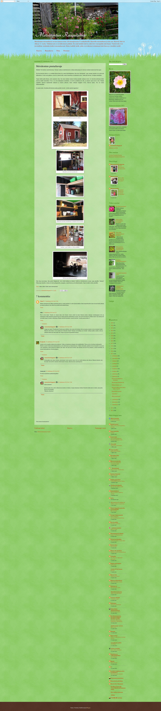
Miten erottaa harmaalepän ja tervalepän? (119, 221)
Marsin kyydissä (115, 188)
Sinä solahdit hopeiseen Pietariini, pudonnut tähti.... (117, 439)
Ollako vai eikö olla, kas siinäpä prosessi (118, 637)
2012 (112, 408)
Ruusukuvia (49, 51)
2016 (112, 346)
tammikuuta (115, 404)
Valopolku (113, 556)
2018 (112, 341)
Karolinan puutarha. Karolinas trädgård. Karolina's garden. (116, 617)
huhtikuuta (115, 376)
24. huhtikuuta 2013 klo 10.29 (65, 357)
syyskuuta (114, 363)
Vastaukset (44, 324)
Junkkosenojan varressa (117, 626)
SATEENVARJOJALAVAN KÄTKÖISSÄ (117, 671)
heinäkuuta (115, 368)
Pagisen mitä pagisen (116, 563)
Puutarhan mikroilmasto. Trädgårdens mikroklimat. (116, 620)
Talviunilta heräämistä (116, 604)
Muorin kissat (114, 176)
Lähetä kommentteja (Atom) (44, 431)
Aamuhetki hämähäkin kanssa (121, 273)
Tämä (37, 286)
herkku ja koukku (115, 648)
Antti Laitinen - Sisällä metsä (117, 469)
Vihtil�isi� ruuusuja (116, 698)
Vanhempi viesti (100, 428)
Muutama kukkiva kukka (116, 582)
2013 (112, 353)
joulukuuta (115, 356)
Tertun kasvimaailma (116, 539)
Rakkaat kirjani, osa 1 (117, 385)
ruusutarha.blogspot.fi (50, 327)
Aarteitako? (114, 394)
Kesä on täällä (114, 529)
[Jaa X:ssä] (64, 290)
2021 (112, 333)
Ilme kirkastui (114, 457)
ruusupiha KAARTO (116, 643)
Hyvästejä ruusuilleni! (121, 206)
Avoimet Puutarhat (113, 155)
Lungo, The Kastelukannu (117, 535)
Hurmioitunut (115, 468)
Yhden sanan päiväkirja (116, 593)
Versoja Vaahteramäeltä (117, 515)
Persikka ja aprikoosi (115, 523)
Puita (58, 51)
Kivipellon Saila (115, 455)
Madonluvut (114, 586)
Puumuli (113, 631)
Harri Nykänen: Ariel (115, 587)
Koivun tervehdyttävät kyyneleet (117, 379)
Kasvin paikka (114, 522)
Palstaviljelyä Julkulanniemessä (115, 609)
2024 (112, 325)
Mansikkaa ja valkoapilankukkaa (115, 654)
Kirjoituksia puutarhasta (117, 678)
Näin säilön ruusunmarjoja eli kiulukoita (120, 234)
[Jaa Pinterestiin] (67, 290)
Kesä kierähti (114, 546)
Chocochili (113, 444)
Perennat (66, 51)
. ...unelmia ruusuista (116, 528)
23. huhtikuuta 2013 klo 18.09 (65, 327)
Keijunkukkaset (115, 491)
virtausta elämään (115, 597)
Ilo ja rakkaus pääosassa (117, 692)
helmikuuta (115, 402)
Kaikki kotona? (115, 424)
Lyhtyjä (112, 432)
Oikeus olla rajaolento (116, 551)
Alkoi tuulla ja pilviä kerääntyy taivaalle (118, 426)
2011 (112, 410)
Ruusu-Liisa (114, 575)
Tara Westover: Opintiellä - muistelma (117, 558)
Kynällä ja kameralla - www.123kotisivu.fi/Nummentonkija (118, 688)
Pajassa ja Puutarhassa (116, 580)
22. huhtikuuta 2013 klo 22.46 (51, 301)
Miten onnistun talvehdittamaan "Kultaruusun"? (119, 248)
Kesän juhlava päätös (115, 451)
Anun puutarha (115, 431)
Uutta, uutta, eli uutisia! (116, 650)
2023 (112, 328)
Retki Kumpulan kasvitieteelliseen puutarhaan (117, 517)
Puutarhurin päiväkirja (117, 681)
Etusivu (39, 51)
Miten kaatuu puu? (116, 396)
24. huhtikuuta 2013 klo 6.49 (52, 342)
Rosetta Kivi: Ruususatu (117, 684)
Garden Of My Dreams (116, 569)
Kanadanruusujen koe (120, 157)
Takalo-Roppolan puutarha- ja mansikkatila (118, 508)
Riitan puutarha (115, 418)
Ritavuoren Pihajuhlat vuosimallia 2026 (116, 463)
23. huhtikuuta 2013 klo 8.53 (50, 312)
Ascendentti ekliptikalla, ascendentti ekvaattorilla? (121, 192)
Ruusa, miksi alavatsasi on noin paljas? (121, 179)
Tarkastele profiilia (113, 148)
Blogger (88, 707)
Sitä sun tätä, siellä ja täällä (117, 486)
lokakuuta (114, 361)
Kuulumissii (113, 565)
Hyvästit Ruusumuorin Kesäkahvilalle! (121, 167)
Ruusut (112, 661)
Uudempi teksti (39, 428)
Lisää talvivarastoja (115, 420)
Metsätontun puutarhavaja (118, 382)
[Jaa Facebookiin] (65, 290)
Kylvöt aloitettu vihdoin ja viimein (117, 493)
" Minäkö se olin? (115, 599)
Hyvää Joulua (114, 511)
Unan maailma (114, 450)
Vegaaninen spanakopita (116, 445)
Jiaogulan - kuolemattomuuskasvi (121, 260)
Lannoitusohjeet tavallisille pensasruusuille (119, 287)
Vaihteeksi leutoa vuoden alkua (118, 540)
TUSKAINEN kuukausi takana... (118, 481)
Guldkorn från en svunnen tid (117, 504)
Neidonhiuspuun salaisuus (117, 674)
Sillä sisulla (113, 627)
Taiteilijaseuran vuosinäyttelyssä (118, 552)
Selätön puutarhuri (115, 480)
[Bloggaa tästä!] (62, 290)
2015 (112, 348)
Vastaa (41, 307)
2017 (112, 343)
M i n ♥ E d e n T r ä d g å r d (118, 502)
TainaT (42, 301)
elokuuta (114, 366)
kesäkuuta (114, 371)
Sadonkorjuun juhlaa (115, 611)
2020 (112, 335)
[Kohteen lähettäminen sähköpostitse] (60, 290)
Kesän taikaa (114, 545)
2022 (112, 330)
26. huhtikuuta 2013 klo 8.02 (52, 371)
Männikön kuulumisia (116, 592)
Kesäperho (43, 342)
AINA (112, 498)
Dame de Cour (114, 662)
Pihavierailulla (114, 475)
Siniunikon (113, 603)
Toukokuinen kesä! (115, 576)
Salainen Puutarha (115, 474)
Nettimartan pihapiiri (116, 485)
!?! (111, 667)
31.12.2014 (113, 644)
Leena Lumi (114, 437)
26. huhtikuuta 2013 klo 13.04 (65, 382)
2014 (112, 351)
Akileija (113, 695)
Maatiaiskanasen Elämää (117, 533)
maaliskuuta (115, 399)
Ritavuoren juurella (116, 461)
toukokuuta (115, 374)
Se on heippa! (114, 657)
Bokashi (113, 570)
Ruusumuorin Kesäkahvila (117, 164)
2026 (112, 323)
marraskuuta (115, 358)
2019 (112, 338)
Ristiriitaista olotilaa (116, 391)
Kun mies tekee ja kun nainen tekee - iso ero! (118, 388)
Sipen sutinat (114, 636)
